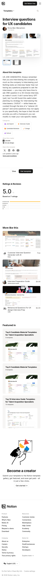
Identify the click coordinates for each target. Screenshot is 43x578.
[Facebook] (13, 150)
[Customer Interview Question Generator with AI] (21, 241)
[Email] (18, 150)
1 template (11, 30)
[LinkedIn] (9, 150)
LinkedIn (7, 140)
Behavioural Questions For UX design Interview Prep (19, 309)
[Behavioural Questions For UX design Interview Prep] (21, 296)
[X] (5, 150)
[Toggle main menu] (40, 3)
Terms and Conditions (10, 156)
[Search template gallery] (37, 10)
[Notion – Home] (3, 3)
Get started (21, 485)
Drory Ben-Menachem (16, 28)
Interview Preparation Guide (19, 281)
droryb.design (9, 143)
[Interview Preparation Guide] (21, 269)
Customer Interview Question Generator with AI (19, 254)
